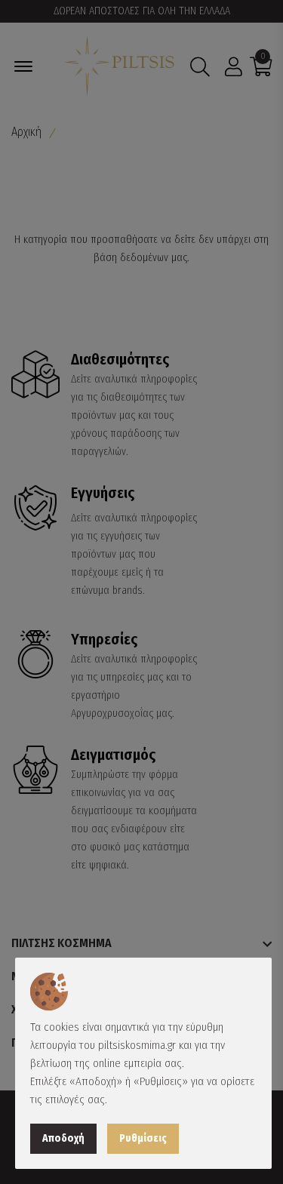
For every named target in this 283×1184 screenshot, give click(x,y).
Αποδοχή (63, 1138)
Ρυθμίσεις (143, 1138)
